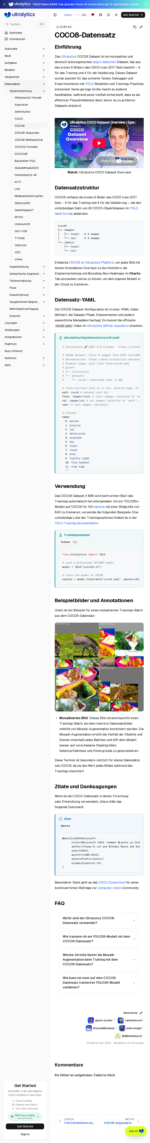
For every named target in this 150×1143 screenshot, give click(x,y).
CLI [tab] (75, 542)
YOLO (89, 84)
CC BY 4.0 (65, 27)
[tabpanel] (99, 566)
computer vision (109, 888)
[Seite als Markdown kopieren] (135, 27)
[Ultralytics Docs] (25, 15)
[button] (25, 48)
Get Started (25, 1126)
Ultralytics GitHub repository (108, 326)
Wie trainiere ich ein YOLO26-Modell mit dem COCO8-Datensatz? (96, 939)
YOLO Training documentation (76, 523)
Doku (67, 14)
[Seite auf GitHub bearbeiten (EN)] (141, 27)
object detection (104, 62)
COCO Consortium (111, 882)
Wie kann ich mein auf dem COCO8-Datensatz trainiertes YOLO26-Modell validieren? (91, 982)
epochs (99, 507)
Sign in (25, 1134)
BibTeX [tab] (65, 825)
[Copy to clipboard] (139, 225)
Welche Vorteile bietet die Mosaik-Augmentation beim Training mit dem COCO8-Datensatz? (90, 959)
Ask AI (133, 1131)
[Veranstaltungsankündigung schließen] (4, 4)
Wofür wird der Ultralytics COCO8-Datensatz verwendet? (89, 920)
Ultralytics (68, 56)
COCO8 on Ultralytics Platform (91, 262)
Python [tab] (65, 542)
